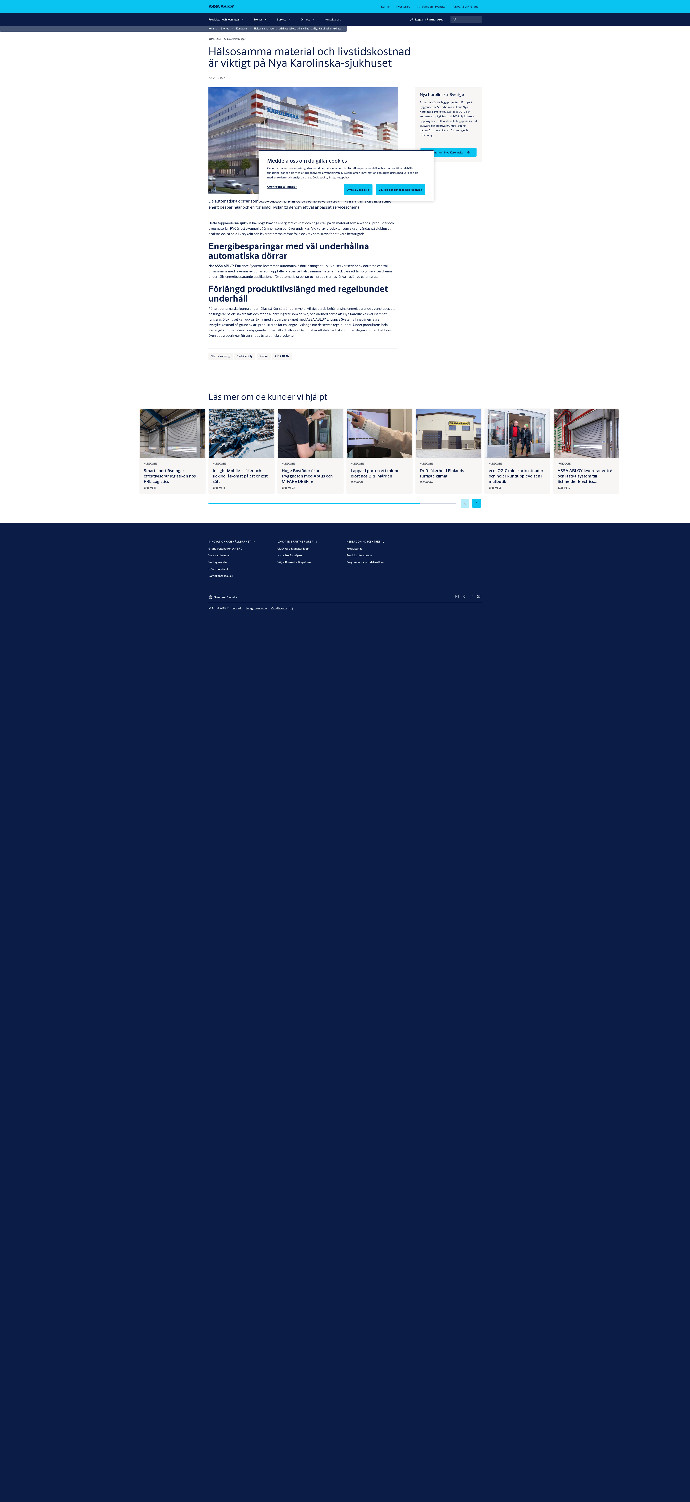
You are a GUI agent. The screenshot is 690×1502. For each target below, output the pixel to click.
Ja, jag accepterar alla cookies (400, 189)
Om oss (305, 19)
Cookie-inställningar (282, 186)
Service (281, 19)
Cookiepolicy (320, 177)
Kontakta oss (333, 19)
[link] (385, 6)
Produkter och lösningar (223, 19)
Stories (258, 19)
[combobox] (466, 19)
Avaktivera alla (358, 189)
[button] (242, 19)
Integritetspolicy (339, 177)
